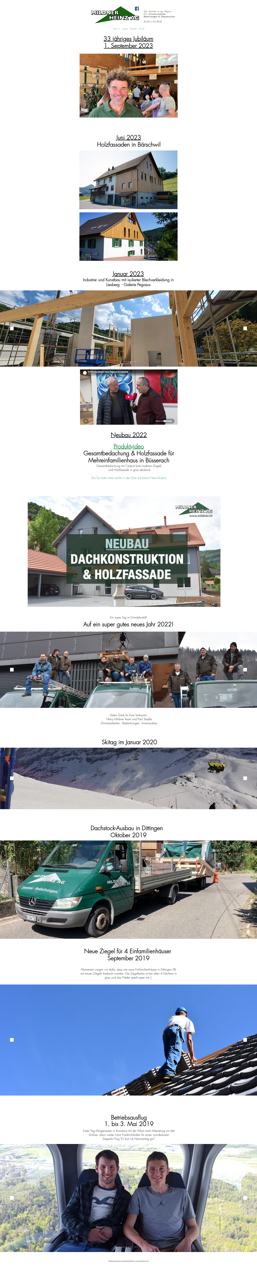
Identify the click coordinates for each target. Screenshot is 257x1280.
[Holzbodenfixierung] (121, 361)
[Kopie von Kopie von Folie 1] (126, 1090)
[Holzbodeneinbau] (119, 361)
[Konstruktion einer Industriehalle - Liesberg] (117, 361)
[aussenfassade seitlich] (130, 361)
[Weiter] (245, 328)
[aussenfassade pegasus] (126, 361)
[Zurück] (12, 328)
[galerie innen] (137, 361)
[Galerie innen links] (135, 361)
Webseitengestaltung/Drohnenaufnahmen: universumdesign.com (128, 1261)
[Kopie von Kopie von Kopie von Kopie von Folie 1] (130, 1090)
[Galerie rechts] (139, 361)
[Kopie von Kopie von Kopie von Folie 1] (128, 1090)
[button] (129, 86)
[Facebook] (137, 9)
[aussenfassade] (128, 361)
